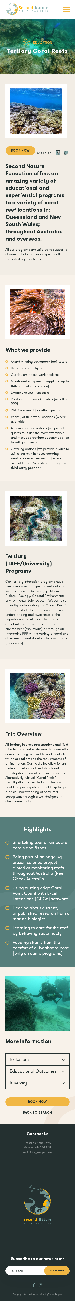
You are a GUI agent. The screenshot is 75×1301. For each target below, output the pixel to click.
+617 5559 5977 (42, 1142)
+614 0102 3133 (42, 1147)
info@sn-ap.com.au (41, 1152)
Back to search (37, 1112)
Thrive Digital (55, 1294)
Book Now (20, 150)
